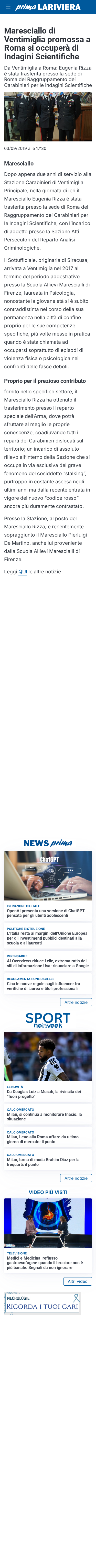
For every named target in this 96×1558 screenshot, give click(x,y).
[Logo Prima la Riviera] (48, 7)
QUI (22, 572)
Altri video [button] (78, 1281)
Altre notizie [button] (76, 1002)
